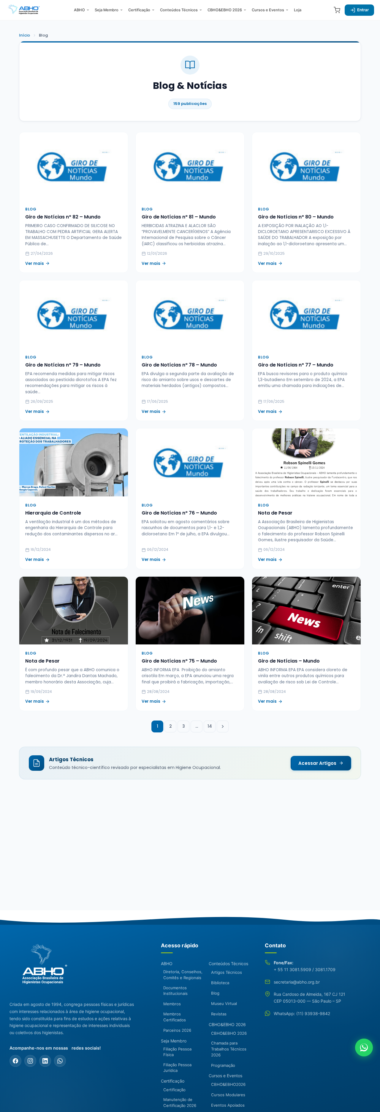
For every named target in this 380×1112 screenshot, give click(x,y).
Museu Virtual (224, 1003)
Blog (215, 993)
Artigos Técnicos (226, 972)
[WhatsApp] (60, 1061)
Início (24, 35)
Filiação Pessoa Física (177, 1052)
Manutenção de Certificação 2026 (179, 1102)
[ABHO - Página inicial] (42, 967)
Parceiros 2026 (177, 1030)
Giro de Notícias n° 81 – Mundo (179, 216)
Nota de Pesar (275, 512)
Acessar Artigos (317, 763)
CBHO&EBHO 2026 (225, 10)
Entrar (363, 9)
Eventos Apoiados (228, 1105)
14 (210, 726)
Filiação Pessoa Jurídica (177, 1067)
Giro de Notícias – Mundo (289, 661)
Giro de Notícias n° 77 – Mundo (295, 364)
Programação (223, 1065)
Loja (297, 10)
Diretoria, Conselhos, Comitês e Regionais (182, 974)
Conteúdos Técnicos (179, 10)
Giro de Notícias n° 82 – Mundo (63, 216)
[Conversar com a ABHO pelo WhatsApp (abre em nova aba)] (364, 1047)
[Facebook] (15, 1061)
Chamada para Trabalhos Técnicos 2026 (228, 1049)
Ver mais (34, 263)
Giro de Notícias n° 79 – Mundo (63, 364)
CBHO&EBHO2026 (228, 1084)
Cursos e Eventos (268, 10)
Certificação (139, 10)
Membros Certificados (174, 1017)
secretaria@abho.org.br (297, 981)
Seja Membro (106, 10)
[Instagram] (30, 1061)
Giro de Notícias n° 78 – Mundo (179, 364)
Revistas (219, 1014)
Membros (172, 1003)
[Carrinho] (337, 10)
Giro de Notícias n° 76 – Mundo (179, 512)
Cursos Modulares (228, 1094)
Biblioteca (220, 982)
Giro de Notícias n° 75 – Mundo (179, 661)
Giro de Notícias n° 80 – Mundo (296, 216)
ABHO (79, 10)
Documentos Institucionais (175, 990)
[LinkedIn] (45, 1061)
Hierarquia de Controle (53, 512)
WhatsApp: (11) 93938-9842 (302, 1013)
